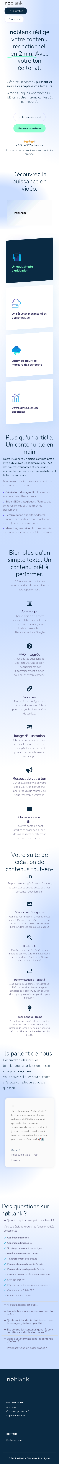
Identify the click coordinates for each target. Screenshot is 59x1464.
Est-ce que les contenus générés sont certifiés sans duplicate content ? (30, 1331)
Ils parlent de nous (15, 1415)
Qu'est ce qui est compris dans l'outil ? (30, 1220)
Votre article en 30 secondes (25, 410)
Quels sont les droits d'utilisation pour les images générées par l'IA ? (30, 1322)
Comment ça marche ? (17, 1411)
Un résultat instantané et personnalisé (29, 316)
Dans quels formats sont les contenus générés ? (30, 1340)
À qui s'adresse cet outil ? (22, 1305)
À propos (11, 1407)
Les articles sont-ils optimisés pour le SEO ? (30, 1312)
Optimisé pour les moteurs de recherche (27, 363)
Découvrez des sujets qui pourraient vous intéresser (25, 1363)
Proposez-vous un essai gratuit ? (27, 1348)
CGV (29, 1458)
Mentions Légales (41, 1458)
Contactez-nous (14, 1440)
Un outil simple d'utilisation (22, 269)
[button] (30, 1220)
